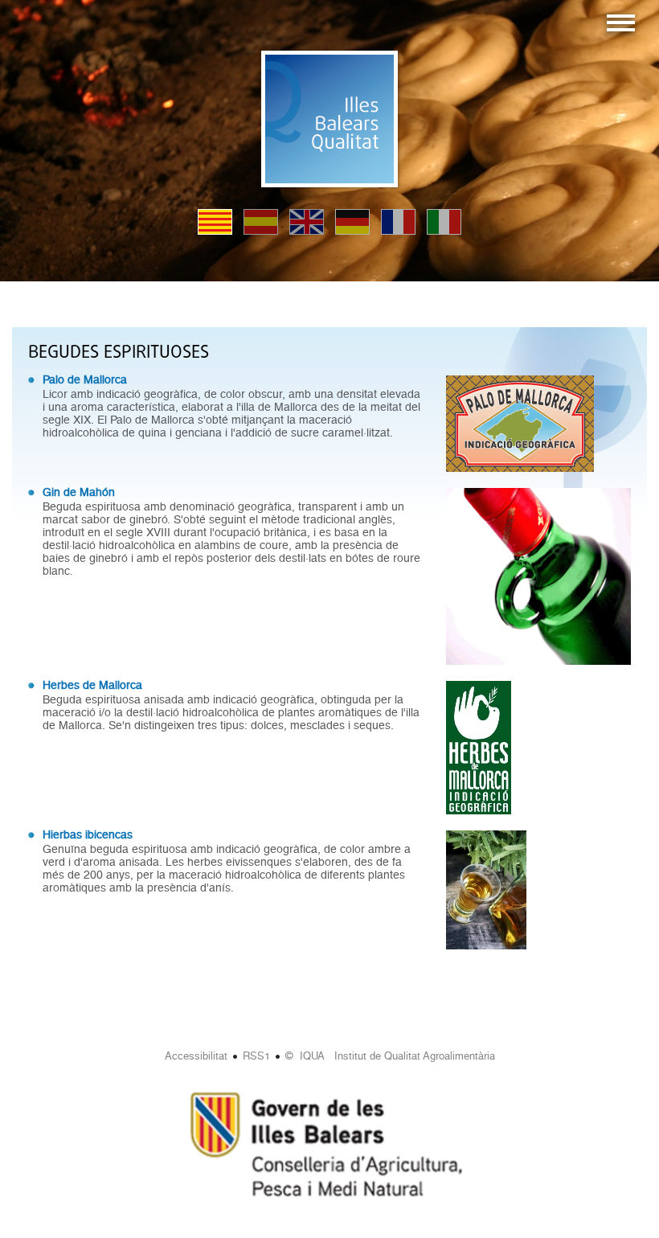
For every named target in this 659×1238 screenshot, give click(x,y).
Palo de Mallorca (85, 379)
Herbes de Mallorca (92, 684)
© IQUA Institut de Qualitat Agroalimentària (390, 1056)
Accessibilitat (196, 1056)
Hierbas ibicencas (88, 834)
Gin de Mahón (79, 492)
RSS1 (256, 1056)
